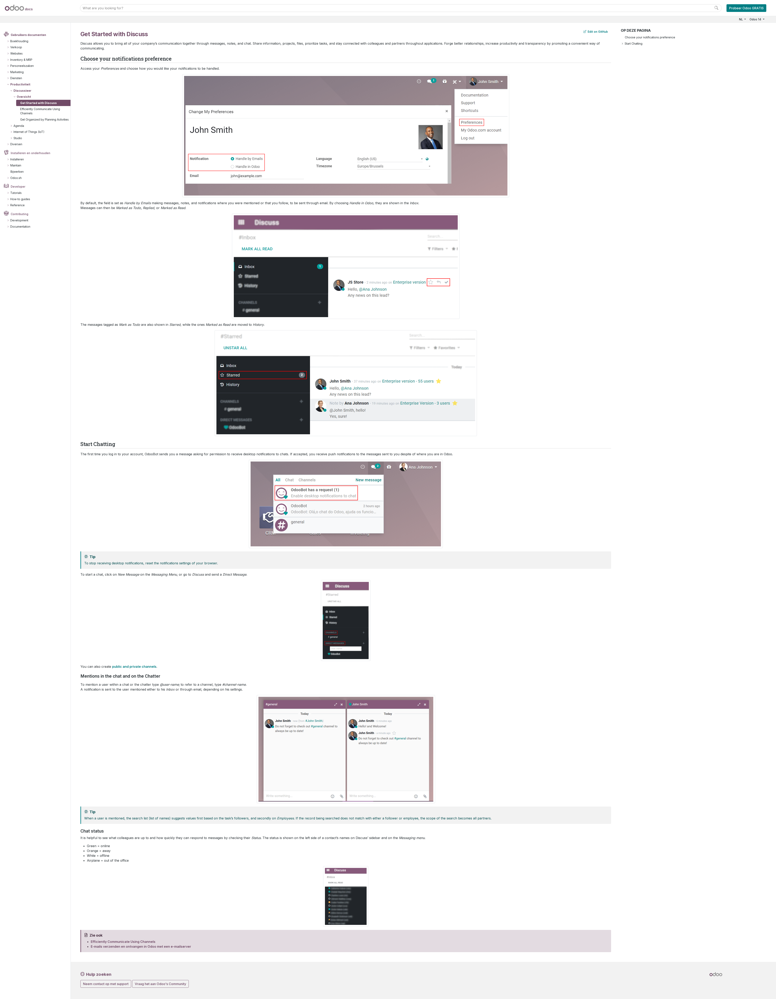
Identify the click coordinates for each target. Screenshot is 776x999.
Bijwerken (17, 171)
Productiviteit (20, 84)
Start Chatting (633, 43)
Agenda (19, 125)
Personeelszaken (22, 65)
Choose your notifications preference (650, 37)
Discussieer (22, 90)
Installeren (17, 159)
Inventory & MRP (21, 59)
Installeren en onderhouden (30, 153)
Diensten (16, 78)
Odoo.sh (16, 178)
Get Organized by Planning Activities (44, 119)
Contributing (19, 214)
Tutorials (16, 193)
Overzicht (24, 96)
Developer (18, 186)
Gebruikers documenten (28, 35)
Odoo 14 (756, 19)
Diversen (16, 144)
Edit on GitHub (597, 31)
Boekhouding (19, 41)
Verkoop (16, 47)
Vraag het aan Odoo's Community (160, 984)
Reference (17, 205)
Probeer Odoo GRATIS (746, 8)
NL (741, 19)
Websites (16, 53)
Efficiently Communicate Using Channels (40, 111)
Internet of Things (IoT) (29, 132)
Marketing (17, 72)
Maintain (15, 165)
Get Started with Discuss (38, 103)
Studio (18, 138)
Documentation (20, 226)
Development (19, 220)
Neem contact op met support (106, 984)
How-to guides (20, 199)
